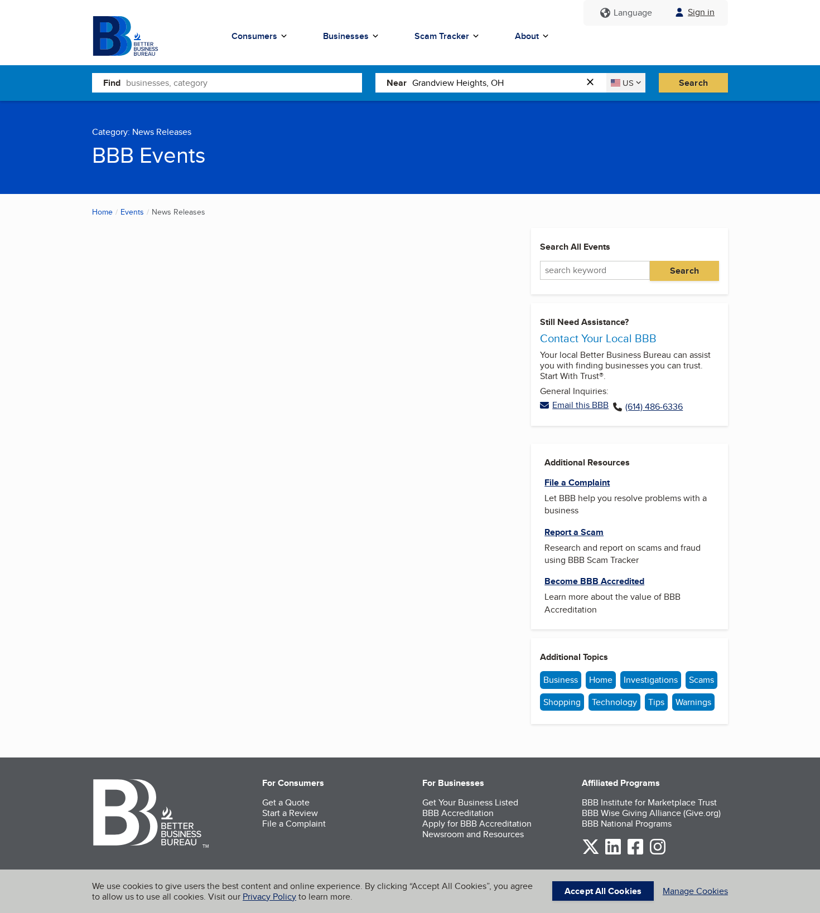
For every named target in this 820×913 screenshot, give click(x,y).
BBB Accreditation (458, 813)
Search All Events (575, 246)
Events (132, 211)
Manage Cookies (695, 891)
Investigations (651, 679)
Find (111, 82)
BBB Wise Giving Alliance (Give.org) (651, 813)
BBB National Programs (627, 823)
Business (560, 679)
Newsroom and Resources (473, 834)
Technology (614, 702)
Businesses (346, 36)
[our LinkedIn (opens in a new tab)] (613, 852)
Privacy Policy (269, 896)
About (527, 36)
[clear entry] (593, 83)
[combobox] (244, 82)
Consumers (254, 36)
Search (693, 82)
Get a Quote (286, 802)
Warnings (693, 702)
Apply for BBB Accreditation (477, 823)
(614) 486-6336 (654, 406)
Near (397, 82)
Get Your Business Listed (470, 802)
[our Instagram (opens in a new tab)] (658, 852)
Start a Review (290, 813)
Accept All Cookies (603, 891)
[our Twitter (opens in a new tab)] (591, 852)
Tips (656, 702)
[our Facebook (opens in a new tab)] (635, 852)
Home (102, 211)
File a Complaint (294, 823)
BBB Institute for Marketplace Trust (649, 802)
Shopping (562, 702)
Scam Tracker (441, 36)
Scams (701, 679)
